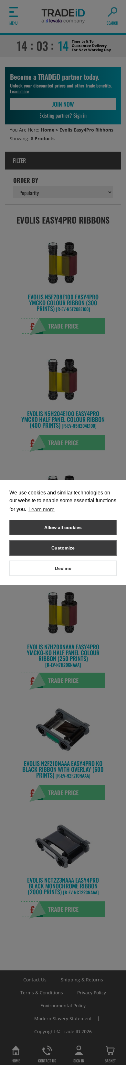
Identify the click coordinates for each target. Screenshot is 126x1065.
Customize (63, 547)
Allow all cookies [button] (63, 527)
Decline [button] (63, 568)
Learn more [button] (41, 509)
